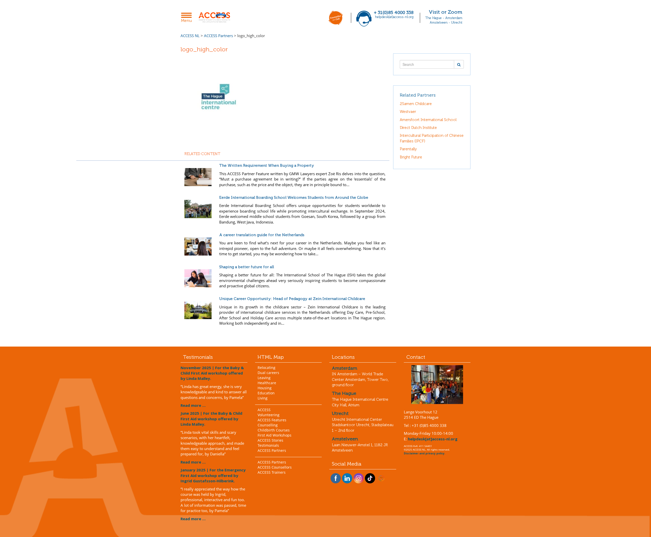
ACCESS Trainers (272, 472)
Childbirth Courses (274, 430)
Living (263, 398)
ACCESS (264, 409)
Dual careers (268, 372)
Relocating (266, 367)
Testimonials (268, 445)
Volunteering (268, 414)
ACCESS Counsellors (275, 467)
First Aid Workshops (274, 435)
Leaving (264, 377)
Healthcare (267, 382)
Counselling (268, 425)
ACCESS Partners (272, 450)
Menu (188, 18)
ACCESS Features (272, 419)
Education (266, 393)
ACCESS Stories (270, 440)
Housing (265, 387)
